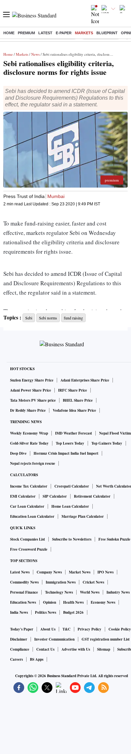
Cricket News (93, 582)
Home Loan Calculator (70, 506)
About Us (47, 629)
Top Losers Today (70, 443)
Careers (16, 659)
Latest (45, 33)
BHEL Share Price (78, 400)
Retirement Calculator (92, 496)
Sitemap (103, 649)
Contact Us (45, 649)
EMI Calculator (23, 496)
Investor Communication (54, 639)
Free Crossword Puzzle (28, 549)
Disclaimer (18, 639)
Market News (79, 572)
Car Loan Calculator (27, 506)
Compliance (19, 649)
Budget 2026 (73, 612)
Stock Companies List (27, 539)
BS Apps (36, 659)
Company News (49, 572)
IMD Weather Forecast (73, 433)
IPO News (105, 572)
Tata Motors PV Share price (33, 400)
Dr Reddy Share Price (28, 410)
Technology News (59, 592)
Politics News (45, 612)
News (35, 54)
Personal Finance (24, 592)
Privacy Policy (89, 629)
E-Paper (64, 33)
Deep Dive (18, 453)
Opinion (49, 602)
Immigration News (61, 582)
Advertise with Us (75, 649)
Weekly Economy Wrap (29, 433)
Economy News (103, 602)
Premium (26, 33)
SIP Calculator (55, 496)
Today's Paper (21, 629)
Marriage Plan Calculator (82, 516)
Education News (23, 602)
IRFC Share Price (72, 390)
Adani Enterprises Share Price (84, 380)
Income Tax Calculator (28, 486)
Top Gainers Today (106, 443)
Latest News (20, 572)
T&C (66, 629)
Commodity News (24, 582)
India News (19, 612)
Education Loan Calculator (32, 516)
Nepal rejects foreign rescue (32, 463)
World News (89, 592)
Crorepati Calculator (71, 486)
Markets (84, 33)
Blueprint (107, 33)
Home (8, 33)
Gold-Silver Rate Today (29, 443)
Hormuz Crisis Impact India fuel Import (66, 453)
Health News (73, 602)
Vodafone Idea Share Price (74, 410)
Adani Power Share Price (30, 390)
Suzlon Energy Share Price (31, 380)
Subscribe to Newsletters (71, 539)
